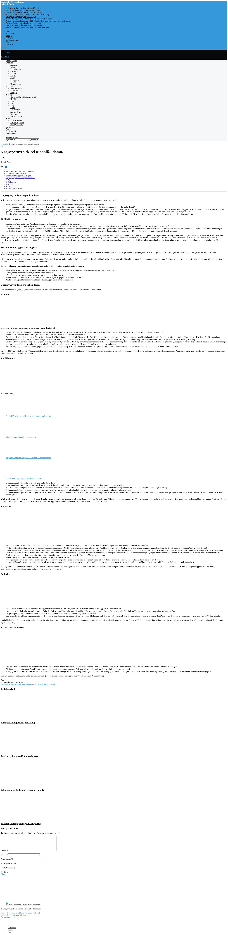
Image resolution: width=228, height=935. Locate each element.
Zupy (8, 42)
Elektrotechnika (16, 91)
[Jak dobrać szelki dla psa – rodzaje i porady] (24, 785)
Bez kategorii (11, 131)
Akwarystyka (15, 110)
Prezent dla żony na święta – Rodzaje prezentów (24, 25)
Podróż (13, 82)
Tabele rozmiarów (12, 40)
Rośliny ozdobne (16, 125)
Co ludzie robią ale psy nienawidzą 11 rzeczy (25, 478)
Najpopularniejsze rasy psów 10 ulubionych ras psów (28, 458)
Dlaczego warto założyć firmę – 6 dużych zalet (23, 12)
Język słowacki (16, 88)
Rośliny (9, 36)
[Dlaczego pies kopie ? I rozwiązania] (19, 434)
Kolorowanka (15, 84)
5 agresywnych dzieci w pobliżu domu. (20, 171)
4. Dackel (9, 186)
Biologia (13, 93)
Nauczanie (10, 34)
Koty (12, 105)
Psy (11, 103)
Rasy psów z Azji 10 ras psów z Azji (18, 722)
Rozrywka (14, 71)
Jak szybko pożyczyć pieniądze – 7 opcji (21, 17)
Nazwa (4, 855)
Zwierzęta (9, 44)
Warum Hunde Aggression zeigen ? (19, 176)
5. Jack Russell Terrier (14, 188)
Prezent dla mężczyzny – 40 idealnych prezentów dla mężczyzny (30, 19)
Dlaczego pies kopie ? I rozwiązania (21, 437)
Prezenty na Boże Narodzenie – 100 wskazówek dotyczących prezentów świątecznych (38, 21)
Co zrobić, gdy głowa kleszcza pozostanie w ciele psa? (29, 416)
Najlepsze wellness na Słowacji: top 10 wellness (24, 8)
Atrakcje (13, 65)
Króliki (13, 99)
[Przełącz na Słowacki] (7, 46)
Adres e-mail (6, 859)
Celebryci (9, 31)
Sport (12, 78)
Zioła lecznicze (16, 120)
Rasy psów (14, 114)
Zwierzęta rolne (16, 116)
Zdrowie (13, 67)
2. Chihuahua (11, 182)
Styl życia (9, 38)
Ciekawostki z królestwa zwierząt (23, 97)
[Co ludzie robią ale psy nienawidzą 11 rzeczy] (17, 476)
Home (3, 144)
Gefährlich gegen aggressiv (16, 173)
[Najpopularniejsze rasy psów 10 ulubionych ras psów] (15, 455)
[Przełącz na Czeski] (7, 48)
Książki (13, 76)
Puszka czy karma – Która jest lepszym (20, 756)
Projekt (13, 73)
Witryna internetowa (8, 863)
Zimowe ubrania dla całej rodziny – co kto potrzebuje (26, 23)
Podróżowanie (15, 80)
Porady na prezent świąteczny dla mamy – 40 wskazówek (27, 27)
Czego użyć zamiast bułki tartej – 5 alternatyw (23, 10)
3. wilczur (9, 184)
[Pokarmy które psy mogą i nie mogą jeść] (24, 819)
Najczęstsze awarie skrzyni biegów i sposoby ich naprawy (27, 15)
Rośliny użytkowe (17, 123)
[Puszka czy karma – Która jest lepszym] (24, 752)
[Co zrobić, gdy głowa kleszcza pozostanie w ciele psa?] (19, 414)
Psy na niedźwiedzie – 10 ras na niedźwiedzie (23, 905)
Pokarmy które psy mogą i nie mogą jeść (20, 823)
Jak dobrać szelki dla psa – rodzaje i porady (22, 790)
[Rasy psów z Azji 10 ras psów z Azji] (20, 718)
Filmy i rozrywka (16, 69)
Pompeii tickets (11, 133)
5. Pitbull (9, 180)
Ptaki (12, 101)
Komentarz (6, 850)
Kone (12, 108)
